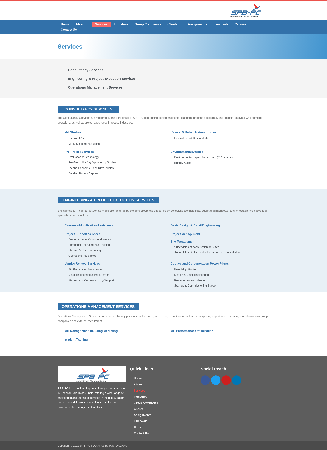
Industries (121, 24)
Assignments (197, 24)
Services (101, 24)
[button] (82, 24)
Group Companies (148, 24)
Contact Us (69, 29)
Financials (220, 24)
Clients (172, 24)
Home (65, 24)
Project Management (186, 234)
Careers (240, 24)
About (80, 24)
